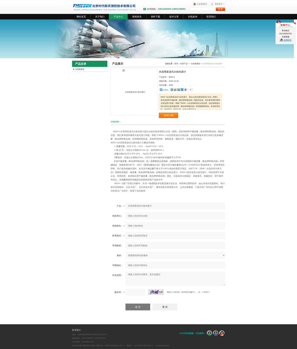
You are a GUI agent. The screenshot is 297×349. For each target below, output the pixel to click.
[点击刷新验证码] (156, 292)
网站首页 (81, 16)
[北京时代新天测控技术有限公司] (107, 7)
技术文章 (174, 16)
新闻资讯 (137, 16)
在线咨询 (192, 16)
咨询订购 (169, 115)
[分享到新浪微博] (175, 89)
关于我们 (99, 16)
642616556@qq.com (114, 346)
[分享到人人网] (182, 89)
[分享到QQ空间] (171, 89)
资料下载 (155, 16)
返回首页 (219, 4)
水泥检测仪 (79, 69)
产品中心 (118, 16)
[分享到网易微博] (185, 89)
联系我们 (211, 16)
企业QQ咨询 (202, 4)
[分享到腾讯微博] (178, 89)
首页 (176, 64)
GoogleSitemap (162, 346)
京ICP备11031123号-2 (143, 346)
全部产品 (183, 64)
